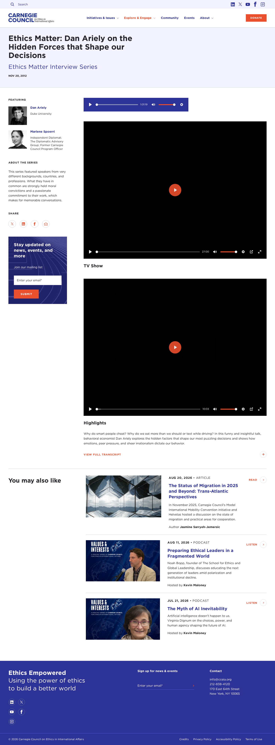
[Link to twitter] (240, 4)
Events (189, 18)
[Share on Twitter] (12, 224)
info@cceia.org (221, 679)
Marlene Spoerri (42, 131)
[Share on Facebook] (34, 224)
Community (170, 18)
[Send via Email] (46, 224)
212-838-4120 (220, 684)
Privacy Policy (202, 739)
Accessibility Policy (228, 739)
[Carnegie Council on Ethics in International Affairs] (31, 18)
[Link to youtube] (248, 4)
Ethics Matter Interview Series (52, 66)
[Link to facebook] (255, 4)
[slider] (117, 104)
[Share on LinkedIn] (23, 224)
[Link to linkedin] (233, 4)
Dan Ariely (38, 107)
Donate (256, 17)
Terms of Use (253, 739)
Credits (184, 739)
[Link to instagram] (263, 4)
